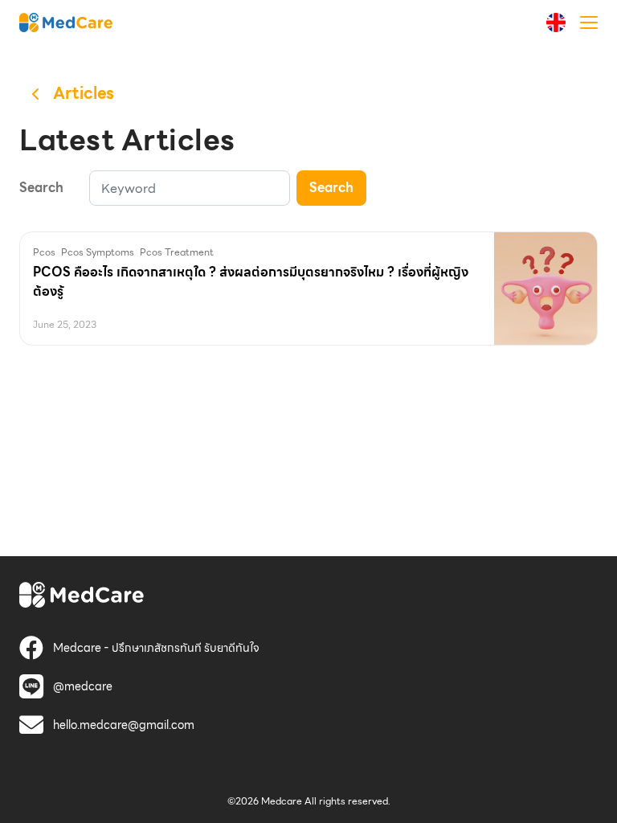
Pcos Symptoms (97, 252)
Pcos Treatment (177, 252)
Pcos (44, 252)
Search (331, 188)
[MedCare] (65, 22)
